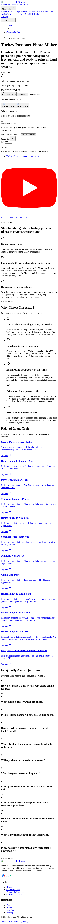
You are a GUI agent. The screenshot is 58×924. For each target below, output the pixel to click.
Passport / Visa (21, 5)
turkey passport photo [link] (15, 38)
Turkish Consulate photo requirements (22, 156)
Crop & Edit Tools (14, 894)
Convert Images (13, 14)
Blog (8, 905)
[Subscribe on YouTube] (6, 876)
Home (9, 25)
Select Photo (10, 95)
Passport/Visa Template (11, 135)
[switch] (2, 121)
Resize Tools (11, 887)
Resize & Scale (7, 11)
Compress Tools (13, 889)
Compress (11, 5)
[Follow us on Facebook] (2, 876)
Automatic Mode (8, 123)
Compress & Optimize (23, 11)
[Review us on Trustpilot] (9, 876)
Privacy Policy (22, 921)
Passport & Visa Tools (15, 892)
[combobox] (13, 138)
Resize (4, 5)
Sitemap (9, 912)
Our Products (12, 910)
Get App (4, 16)
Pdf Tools (34, 14)
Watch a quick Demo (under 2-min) (16, 217)
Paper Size (5, 139)
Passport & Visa (40, 11)
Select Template (28, 135)
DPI (3, 142)
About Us (10, 907)
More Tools (6, 9)
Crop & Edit (25, 14)
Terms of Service (8, 921)
